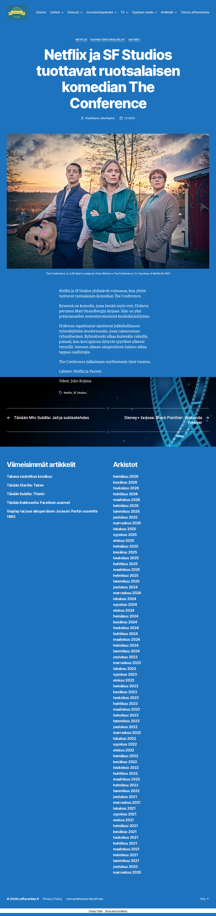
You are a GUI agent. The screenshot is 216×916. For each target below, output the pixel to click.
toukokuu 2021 (125, 837)
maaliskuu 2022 (126, 779)
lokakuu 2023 (124, 669)
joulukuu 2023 (125, 657)
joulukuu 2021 (125, 797)
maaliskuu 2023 (126, 709)
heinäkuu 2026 (125, 476)
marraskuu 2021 (127, 802)
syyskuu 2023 (125, 674)
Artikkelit (167, 12)
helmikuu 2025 (125, 575)
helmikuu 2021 (125, 855)
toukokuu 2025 (126, 558)
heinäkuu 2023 (125, 686)
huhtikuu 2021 (125, 843)
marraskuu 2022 (127, 733)
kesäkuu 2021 (125, 832)
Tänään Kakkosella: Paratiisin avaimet (38, 503)
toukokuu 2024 (126, 628)
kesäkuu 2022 (125, 762)
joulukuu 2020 (125, 867)
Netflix (81, 39)
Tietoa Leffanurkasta (195, 12)
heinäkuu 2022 (125, 756)
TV (123, 12)
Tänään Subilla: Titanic (26, 494)
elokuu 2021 (123, 820)
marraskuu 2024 (127, 593)
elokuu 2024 (123, 610)
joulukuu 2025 (125, 517)
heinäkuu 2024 (125, 616)
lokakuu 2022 (124, 738)
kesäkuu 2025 (125, 552)
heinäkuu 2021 (125, 826)
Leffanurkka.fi (28, 899)
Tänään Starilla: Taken (25, 485)
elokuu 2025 (123, 540)
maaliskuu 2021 (126, 849)
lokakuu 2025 (124, 529)
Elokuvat (73, 12)
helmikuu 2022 (125, 785)
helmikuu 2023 (125, 715)
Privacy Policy (52, 899)
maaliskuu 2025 (126, 570)
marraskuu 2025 (127, 523)
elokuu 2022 (123, 750)
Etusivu (41, 12)
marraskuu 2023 (127, 663)
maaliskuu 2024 (126, 639)
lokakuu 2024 (124, 599)
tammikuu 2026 (126, 511)
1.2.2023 (129, 118)
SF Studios (79, 392)
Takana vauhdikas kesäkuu (29, 476)
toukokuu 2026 (126, 488)
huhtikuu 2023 (125, 704)
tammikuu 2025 (126, 581)
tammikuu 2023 (126, 721)
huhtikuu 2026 (125, 494)
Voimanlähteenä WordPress (84, 899)
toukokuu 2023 (126, 698)
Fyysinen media (142, 12)
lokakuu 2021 (124, 808)
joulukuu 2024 (125, 587)
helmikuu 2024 (126, 645)
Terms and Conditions (116, 911)
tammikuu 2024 (126, 651)
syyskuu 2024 (125, 604)
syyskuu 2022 (125, 744)
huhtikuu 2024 (125, 634)
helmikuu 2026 (126, 506)
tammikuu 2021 (126, 861)
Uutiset (55, 12)
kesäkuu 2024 (125, 622)
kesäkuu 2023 (125, 692)
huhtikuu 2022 (125, 773)
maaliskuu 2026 (126, 500)
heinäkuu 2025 (125, 546)
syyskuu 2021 (125, 814)
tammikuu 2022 (126, 791)
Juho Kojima (107, 118)
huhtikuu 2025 (125, 564)
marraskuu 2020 (127, 872)
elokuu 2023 (123, 680)
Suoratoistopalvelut (100, 12)
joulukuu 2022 (125, 727)
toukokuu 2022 (126, 767)
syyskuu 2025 (125, 535)
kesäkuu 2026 (125, 482)
